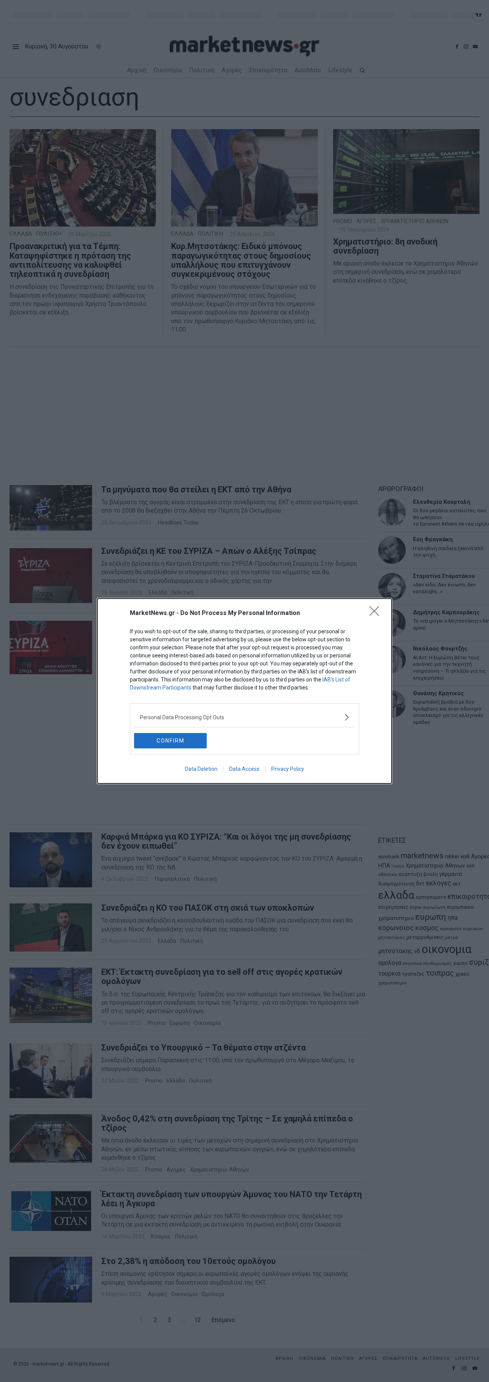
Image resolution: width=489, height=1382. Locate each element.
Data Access (244, 769)
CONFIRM (171, 741)
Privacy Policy (287, 769)
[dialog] (244, 691)
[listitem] (244, 717)
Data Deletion (201, 769)
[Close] (376, 613)
